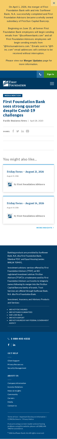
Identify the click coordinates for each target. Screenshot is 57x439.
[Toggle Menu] (52, 83)
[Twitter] (17, 131)
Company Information (17, 383)
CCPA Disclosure (14, 419)
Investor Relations (15, 387)
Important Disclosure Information (33, 417)
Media (10, 402)
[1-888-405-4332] (40, 74)
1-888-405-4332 (20, 338)
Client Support (13, 361)
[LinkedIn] (22, 131)
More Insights (44, 228)
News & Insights (14, 391)
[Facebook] (13, 131)
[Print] (27, 131)
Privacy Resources (15, 364)
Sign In (50, 74)
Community (13, 394)
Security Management (17, 368)
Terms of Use (13, 417)
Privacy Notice (28, 419)
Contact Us (12, 406)
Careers (11, 398)
